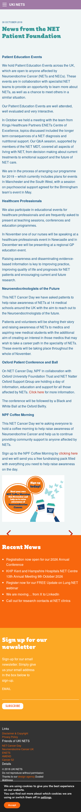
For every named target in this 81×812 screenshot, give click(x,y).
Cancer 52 (8, 759)
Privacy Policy (10, 737)
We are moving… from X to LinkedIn (32, 594)
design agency (26, 776)
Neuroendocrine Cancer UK (18, 749)
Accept (12, 805)
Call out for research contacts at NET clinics (38, 600)
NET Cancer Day (11, 745)
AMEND (6, 756)
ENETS (6, 752)
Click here (36, 392)
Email (6, 689)
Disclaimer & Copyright (15, 733)
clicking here (68, 453)
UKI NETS (17, 4)
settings (46, 797)
